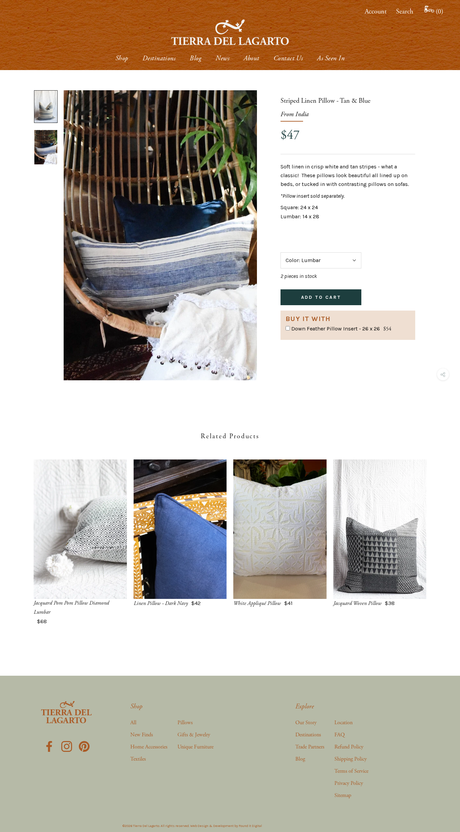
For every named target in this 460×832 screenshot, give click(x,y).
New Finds (141, 734)
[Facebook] (49, 746)
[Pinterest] (84, 746)
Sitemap (342, 795)
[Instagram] (66, 746)
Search (404, 11)
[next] (439, 535)
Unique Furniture (195, 746)
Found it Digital (250, 826)
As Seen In (330, 58)
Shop (122, 58)
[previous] (21, 535)
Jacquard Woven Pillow (357, 603)
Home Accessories (148, 746)
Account (376, 11)
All (133, 722)
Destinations (159, 58)
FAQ (339, 734)
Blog (195, 58)
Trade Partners (309, 746)
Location (343, 722)
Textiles (138, 759)
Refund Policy (348, 746)
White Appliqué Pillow (257, 603)
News (222, 58)
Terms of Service (351, 771)
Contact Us (288, 58)
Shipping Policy (350, 759)
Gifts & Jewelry (193, 734)
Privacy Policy (348, 783)
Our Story (306, 722)
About (251, 58)
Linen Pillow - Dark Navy (161, 603)
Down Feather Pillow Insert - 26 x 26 (335, 328)
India (302, 114)
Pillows (185, 722)
